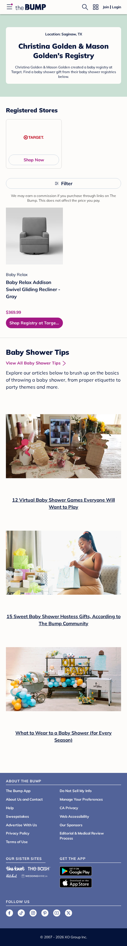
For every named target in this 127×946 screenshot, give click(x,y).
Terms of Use (17, 842)
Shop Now (34, 159)
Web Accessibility (74, 816)
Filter (66, 183)
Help (10, 808)
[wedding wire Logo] (34, 875)
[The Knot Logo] (15, 868)
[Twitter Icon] (68, 913)
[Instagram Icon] (33, 913)
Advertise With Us (21, 825)
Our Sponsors (71, 825)
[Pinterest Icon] (44, 913)
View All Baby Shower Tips (33, 363)
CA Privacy (69, 808)
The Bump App (18, 791)
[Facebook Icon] (9, 913)
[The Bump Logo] (30, 7)
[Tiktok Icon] (21, 913)
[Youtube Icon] (56, 913)
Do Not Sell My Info (76, 791)
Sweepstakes (17, 816)
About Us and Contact (24, 799)
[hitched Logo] (11, 875)
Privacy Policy (18, 833)
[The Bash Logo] (39, 868)
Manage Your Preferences (81, 799)
